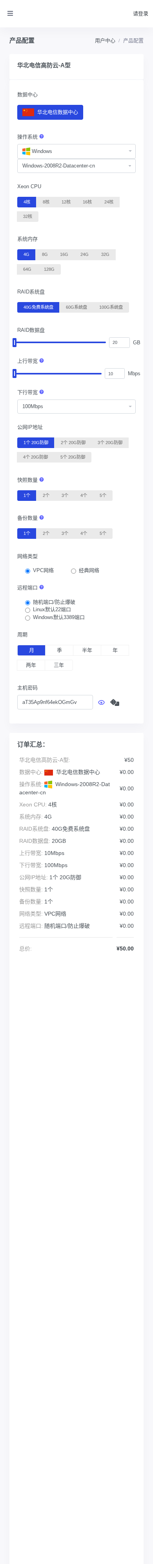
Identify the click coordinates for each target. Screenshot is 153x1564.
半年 (87, 650)
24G (84, 254)
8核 (46, 202)
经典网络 (89, 570)
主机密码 (27, 688)
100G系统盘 (111, 307)
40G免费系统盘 (38, 307)
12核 (66, 202)
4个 (83, 495)
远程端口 (28, 587)
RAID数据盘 (31, 330)
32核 (27, 216)
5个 (103, 495)
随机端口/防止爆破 (54, 602)
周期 (22, 634)
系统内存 (27, 239)
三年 (59, 665)
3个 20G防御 (110, 442)
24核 (108, 202)
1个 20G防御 (36, 442)
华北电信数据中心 (57, 112)
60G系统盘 (76, 307)
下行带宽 (28, 392)
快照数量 (28, 480)
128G (49, 269)
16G (64, 254)
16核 (87, 202)
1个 (27, 495)
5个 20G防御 (72, 457)
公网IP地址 (30, 427)
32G (105, 254)
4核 (27, 202)
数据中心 (27, 94)
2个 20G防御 (73, 442)
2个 (46, 495)
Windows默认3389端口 (59, 617)
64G (27, 269)
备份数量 (28, 518)
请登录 (140, 13)
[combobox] (76, 151)
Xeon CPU (29, 186)
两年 (31, 665)
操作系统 (28, 137)
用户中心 (105, 40)
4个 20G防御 (35, 457)
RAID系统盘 (31, 292)
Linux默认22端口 (52, 609)
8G (45, 254)
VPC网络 (43, 570)
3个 (65, 495)
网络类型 (27, 556)
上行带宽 (28, 361)
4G (26, 254)
